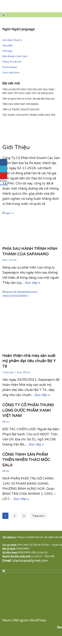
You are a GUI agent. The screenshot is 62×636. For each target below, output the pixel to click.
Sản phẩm (7, 45)
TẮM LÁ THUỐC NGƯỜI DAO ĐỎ (20, 109)
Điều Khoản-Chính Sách (15, 56)
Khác (4, 260)
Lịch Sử (12, 260)
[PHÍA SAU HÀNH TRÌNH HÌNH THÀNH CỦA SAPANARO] (31, 227)
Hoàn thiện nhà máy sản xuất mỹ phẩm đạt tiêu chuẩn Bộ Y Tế (29, 361)
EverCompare (9, 67)
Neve (6, 620)
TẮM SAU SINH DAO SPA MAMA (20, 104)
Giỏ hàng (7, 50)
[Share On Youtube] (3, 175)
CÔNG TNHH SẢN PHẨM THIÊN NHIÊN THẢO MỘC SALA (26, 459)
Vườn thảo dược (11, 72)
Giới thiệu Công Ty (12, 40)
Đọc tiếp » (32, 283)
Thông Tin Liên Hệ (11, 61)
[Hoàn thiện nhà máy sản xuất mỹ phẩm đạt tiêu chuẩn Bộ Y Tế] (31, 320)
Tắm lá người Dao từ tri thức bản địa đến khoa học (28, 98)
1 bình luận (8, 372)
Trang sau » (38, 515)
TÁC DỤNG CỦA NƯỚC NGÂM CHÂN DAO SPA (28, 114)
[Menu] (3, 14)
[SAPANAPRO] (7, 6)
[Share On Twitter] (3, 169)
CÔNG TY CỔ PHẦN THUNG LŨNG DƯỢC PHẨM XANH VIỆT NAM (28, 410)
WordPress (37, 620)
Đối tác (26, 372)
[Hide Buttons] (4, 182)
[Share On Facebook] (3, 162)
